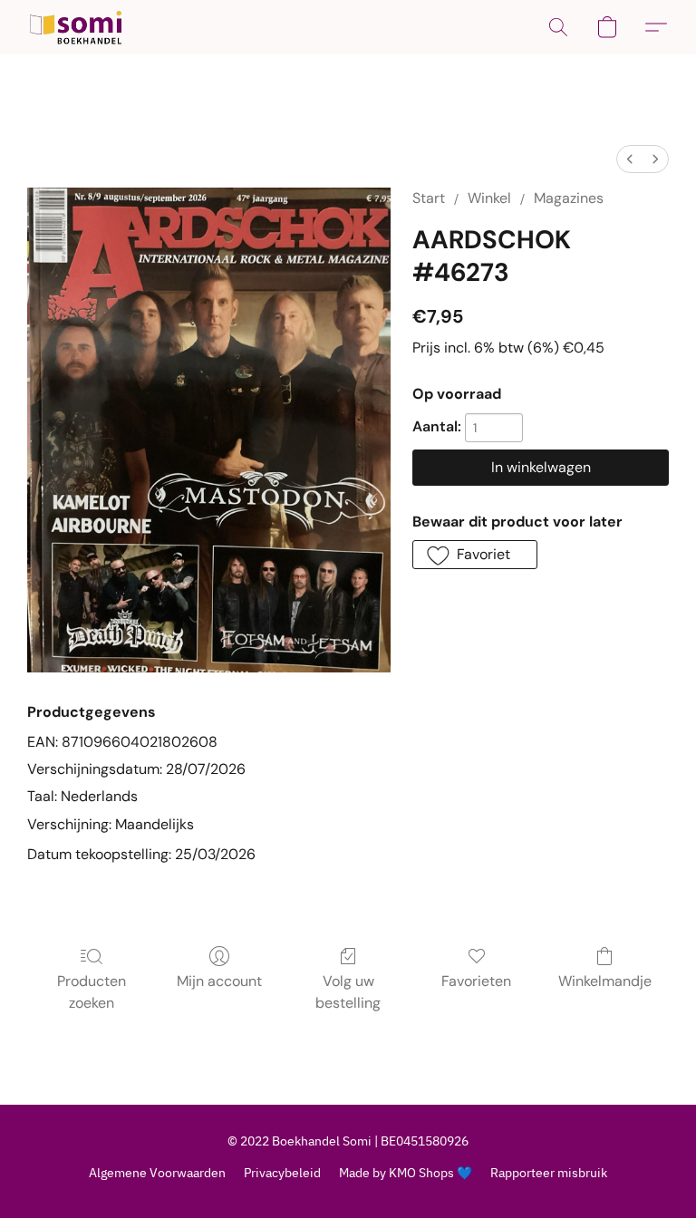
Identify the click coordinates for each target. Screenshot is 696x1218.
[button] (75, 27)
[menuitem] (630, 159)
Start (428, 198)
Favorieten (476, 981)
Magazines (569, 198)
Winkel (489, 198)
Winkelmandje (605, 981)
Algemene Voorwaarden (157, 1173)
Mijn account (219, 981)
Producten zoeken (91, 992)
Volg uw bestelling (348, 992)
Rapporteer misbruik (548, 1173)
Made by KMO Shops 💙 (405, 1173)
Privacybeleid (282, 1173)
